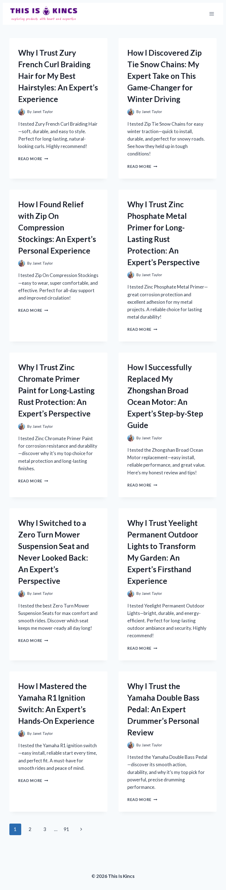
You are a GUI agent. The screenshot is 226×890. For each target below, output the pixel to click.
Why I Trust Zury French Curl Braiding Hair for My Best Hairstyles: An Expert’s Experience (58, 76)
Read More (33, 159)
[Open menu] (211, 13)
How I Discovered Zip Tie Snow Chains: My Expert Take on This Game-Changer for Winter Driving (164, 76)
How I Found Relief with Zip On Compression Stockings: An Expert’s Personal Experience (57, 227)
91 (66, 829)
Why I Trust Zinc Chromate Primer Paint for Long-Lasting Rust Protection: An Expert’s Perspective (56, 390)
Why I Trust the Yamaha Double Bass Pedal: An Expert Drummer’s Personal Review (163, 709)
